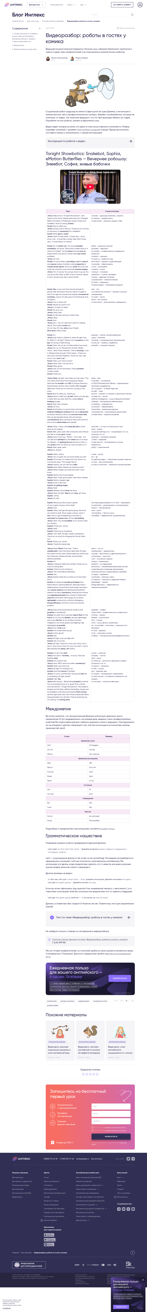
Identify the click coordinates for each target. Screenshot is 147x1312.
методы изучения (67, 1001)
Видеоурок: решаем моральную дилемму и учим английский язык (59, 1050)
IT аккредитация (80, 1281)
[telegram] (119, 1209)
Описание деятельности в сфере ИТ (118, 1276)
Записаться (111, 1136)
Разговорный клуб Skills (21, 1193)
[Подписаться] (90, 979)
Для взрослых (17, 1177)
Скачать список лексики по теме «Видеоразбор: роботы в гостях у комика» (90, 939)
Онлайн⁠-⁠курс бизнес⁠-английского (90, 1197)
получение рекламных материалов (116, 1130)
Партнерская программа (54, 1216)
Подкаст (120, 1189)
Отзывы (47, 1197)
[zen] (133, 1209)
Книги (119, 1185)
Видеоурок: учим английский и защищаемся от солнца (120, 1050)
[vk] (128, 1209)
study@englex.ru (82, 1159)
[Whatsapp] (128, 1159)
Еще (82, 5)
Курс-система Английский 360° (88, 1177)
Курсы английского (52, 1181)
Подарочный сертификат (54, 1212)
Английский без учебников (53, 21)
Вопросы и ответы (51, 1201)
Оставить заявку (122, 5)
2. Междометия (18, 45)
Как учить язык (33, 21)
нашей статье (107, 829)
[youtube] (123, 1209)
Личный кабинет (50, 1220)
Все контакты (96, 1159)
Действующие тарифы (82, 1283)
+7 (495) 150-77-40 (67, 1159)
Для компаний (17, 1189)
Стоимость (48, 1185)
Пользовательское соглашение (85, 1276)
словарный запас (100, 1001)
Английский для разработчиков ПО (90, 1201)
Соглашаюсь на (110, 1127)
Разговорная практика (85, 1212)
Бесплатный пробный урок (55, 1193)
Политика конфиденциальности (85, 1278)
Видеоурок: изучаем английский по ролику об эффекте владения (89, 1050)
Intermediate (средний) (88, 130)
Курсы (70, 5)
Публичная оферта (81, 1274)
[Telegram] (133, 1159)
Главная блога (18, 21)
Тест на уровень (123, 1193)
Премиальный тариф (20, 1185)
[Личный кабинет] (140, 5)
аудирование (83, 1001)
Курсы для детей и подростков (88, 1185)
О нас (46, 1177)
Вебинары (121, 1181)
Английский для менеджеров (87, 1193)
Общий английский (83, 1181)
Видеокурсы (17, 1197)
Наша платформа (51, 1205)
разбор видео (52, 1005)
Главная (15, 1253)
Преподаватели (56, 5)
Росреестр (78, 1280)
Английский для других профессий (90, 1208)
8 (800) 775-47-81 (50, 1159)
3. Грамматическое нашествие (24, 49)
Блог (119, 1177)
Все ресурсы (122, 1197)
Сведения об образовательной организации (121, 1274)
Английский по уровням (85, 1205)
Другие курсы (81, 1220)
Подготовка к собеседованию (88, 1216)
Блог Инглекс (26, 1253)
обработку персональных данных (115, 1127)
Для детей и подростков (22, 1181)
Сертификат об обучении (54, 1208)
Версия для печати (127, 28)
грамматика (52, 1001)
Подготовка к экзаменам (86, 1189)
